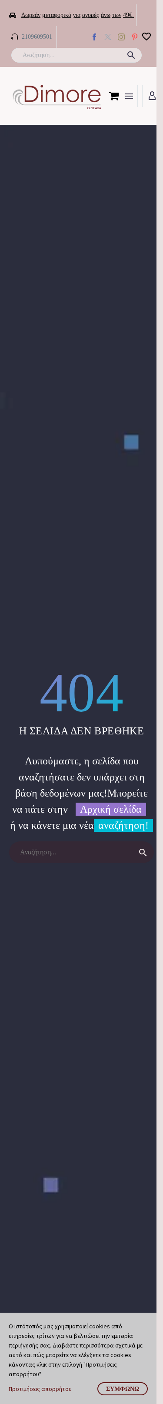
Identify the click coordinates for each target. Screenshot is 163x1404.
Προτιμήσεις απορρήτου (40, 1389)
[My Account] (152, 96)
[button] (131, 55)
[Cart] (114, 96)
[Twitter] (107, 36)
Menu (129, 96)
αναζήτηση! (123, 825)
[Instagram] (121, 36)
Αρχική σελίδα (111, 809)
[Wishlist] (146, 37)
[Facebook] (94, 36)
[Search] (143, 852)
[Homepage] (57, 96)
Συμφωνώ (122, 1389)
